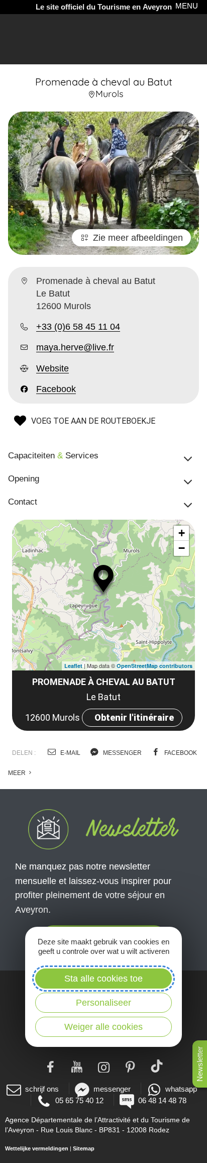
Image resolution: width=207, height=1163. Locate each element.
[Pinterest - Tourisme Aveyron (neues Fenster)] (130, 1066)
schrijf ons (42, 1089)
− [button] (181, 548)
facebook (180, 752)
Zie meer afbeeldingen (138, 238)
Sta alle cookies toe (103, 979)
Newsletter (199, 1064)
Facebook (56, 389)
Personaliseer (103, 1003)
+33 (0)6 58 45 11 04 (78, 327)
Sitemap (83, 1148)
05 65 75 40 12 (79, 1100)
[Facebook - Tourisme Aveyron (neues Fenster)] (50, 1066)
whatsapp (181, 1089)
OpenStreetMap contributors (154, 665)
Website (52, 368)
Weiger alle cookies (103, 1027)
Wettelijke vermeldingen (36, 1148)
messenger (121, 752)
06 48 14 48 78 (162, 1100)
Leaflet (73, 665)
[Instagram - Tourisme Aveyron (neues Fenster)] (103, 1066)
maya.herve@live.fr (75, 347)
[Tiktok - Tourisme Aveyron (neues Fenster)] (157, 1066)
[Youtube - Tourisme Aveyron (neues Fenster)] (77, 1066)
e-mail (69, 752)
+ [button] (181, 533)
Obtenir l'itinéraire (134, 717)
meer (17, 773)
